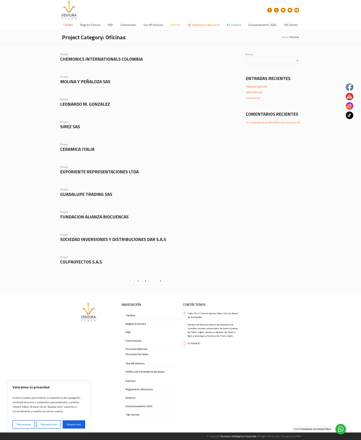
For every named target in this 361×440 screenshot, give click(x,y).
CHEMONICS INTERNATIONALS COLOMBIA (101, 59)
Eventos (130, 381)
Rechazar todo (49, 424)
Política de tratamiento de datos (145, 372)
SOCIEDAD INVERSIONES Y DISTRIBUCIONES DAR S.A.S (113, 239)
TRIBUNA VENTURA (256, 87)
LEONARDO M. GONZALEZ (85, 104)
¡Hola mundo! (253, 98)
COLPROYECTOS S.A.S (81, 261)
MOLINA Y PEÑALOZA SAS (85, 81)
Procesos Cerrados (137, 354)
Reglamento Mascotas (139, 389)
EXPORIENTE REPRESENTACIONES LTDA (99, 171)
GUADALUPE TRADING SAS (86, 194)
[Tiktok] (289, 10)
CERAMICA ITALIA (77, 149)
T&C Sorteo (133, 415)
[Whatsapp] (276, 10)
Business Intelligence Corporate (238, 436)
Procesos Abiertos (136, 349)
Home (285, 37)
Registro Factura (136, 324)
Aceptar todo (74, 424)
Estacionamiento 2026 (139, 406)
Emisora (130, 398)
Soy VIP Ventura (135, 363)
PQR (128, 332)
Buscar (249, 54)
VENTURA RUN (254, 92)
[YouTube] (296, 10)
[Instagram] (283, 10)
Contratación (133, 341)
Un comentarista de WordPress (264, 122)
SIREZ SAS (70, 126)
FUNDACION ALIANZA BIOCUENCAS (94, 216)
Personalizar (24, 424)
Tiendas (130, 315)
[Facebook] (269, 10)
